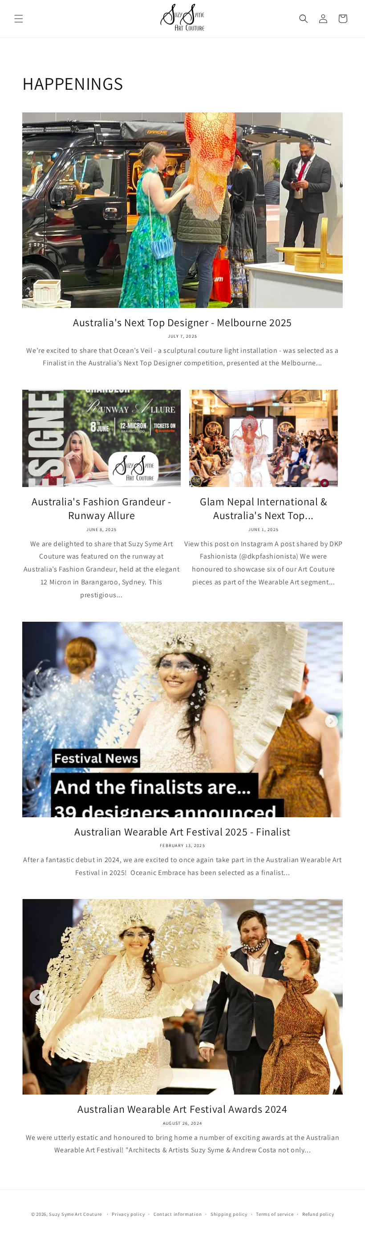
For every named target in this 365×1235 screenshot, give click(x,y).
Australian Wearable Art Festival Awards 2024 (182, 1109)
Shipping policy (229, 1214)
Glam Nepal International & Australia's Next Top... (263, 508)
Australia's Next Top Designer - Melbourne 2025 (182, 322)
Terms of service (274, 1214)
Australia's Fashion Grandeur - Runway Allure (101, 508)
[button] (18, 18)
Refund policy (318, 1214)
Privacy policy (128, 1214)
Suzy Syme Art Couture (75, 1214)
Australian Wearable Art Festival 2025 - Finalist (182, 832)
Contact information (178, 1214)
